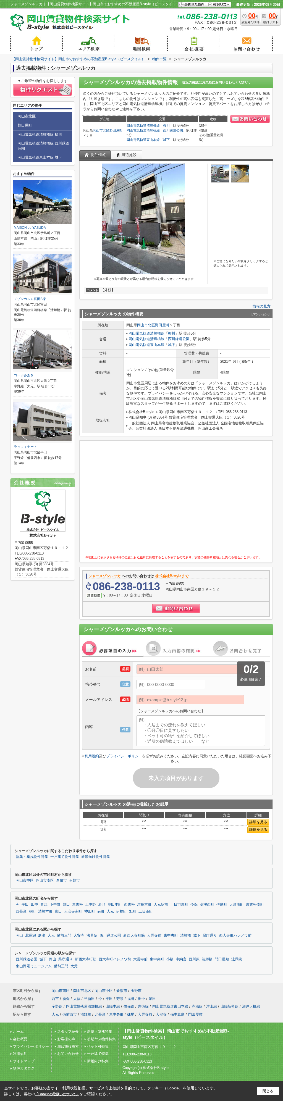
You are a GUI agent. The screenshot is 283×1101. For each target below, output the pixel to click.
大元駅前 (161, 904)
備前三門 (64, 935)
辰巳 (101, 904)
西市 (55, 999)
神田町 (89, 911)
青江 (44, 904)
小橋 (170, 959)
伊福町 (121, 911)
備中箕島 (177, 1014)
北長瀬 (30, 935)
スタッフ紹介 (68, 1031)
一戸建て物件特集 (64, 857)
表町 (100, 911)
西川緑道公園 (173, 130)
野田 (66, 904)
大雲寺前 (154, 935)
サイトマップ (24, 1061)
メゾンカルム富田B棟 (30, 299)
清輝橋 (185, 935)
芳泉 (120, 999)
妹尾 (130, 1014)
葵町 (32, 911)
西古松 (129, 904)
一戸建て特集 (98, 1054)
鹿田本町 (115, 904)
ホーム (18, 1031)
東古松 (77, 904)
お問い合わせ (68, 1054)
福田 (130, 999)
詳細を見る (258, 822)
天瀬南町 (236, 904)
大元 (110, 911)
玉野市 (74, 880)
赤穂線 (197, 1006)
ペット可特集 (98, 1046)
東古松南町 (255, 904)
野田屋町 (116, 130)
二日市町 (145, 911)
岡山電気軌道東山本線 (143, 140)
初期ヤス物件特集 (101, 1039)
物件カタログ (24, 1068)
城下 (166, 140)
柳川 (166, 126)
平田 (25, 904)
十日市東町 (179, 904)
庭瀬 (41, 935)
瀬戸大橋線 (251, 1006)
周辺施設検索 (68, 1046)
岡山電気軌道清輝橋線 (143, 126)
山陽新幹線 (230, 1006)
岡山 (19, 935)
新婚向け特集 (98, 1061)
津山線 (211, 1006)
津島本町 (144, 904)
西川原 (194, 959)
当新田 (89, 999)
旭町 (132, 911)
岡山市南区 (45, 880)
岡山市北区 (101, 130)
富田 (58, 911)
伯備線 (129, 1006)
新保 (66, 999)
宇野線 (57, 1006)
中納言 (181, 959)
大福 (76, 999)
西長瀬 (21, 911)
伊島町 (221, 904)
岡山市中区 (25, 880)
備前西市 (69, 1014)
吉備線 (143, 1006)
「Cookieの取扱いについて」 (57, 1094)
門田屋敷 (222, 959)
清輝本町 (45, 911)
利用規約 (92, 756)
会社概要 (20, 1039)
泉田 (152, 999)
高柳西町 (207, 904)
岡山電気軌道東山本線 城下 (40, 157)
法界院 (92, 935)
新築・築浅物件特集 (32, 857)
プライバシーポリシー (124, 756)
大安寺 (79, 935)
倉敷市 (61, 880)
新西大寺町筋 (134, 935)
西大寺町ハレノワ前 (235, 935)
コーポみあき (24, 375)
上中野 (90, 904)
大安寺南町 (73, 911)
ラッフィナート (25, 447)
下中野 (55, 904)
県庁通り (210, 935)
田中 (34, 904)
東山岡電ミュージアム (34, 966)
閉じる (268, 1091)
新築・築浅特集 (99, 1031)
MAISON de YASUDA (30, 228)
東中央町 (171, 935)
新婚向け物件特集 (95, 857)
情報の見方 (262, 306)
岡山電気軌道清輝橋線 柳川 (40, 134)
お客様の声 (66, 1039)
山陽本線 (113, 1006)
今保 (194, 904)
